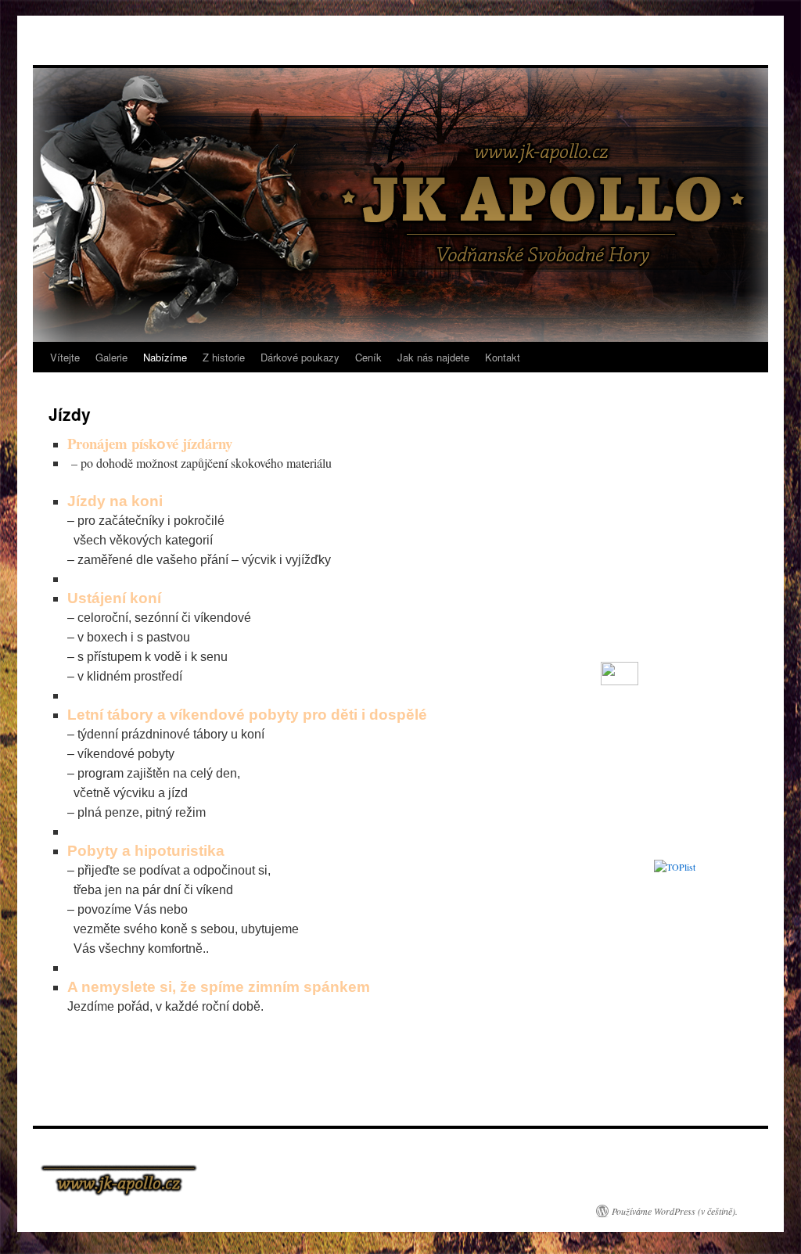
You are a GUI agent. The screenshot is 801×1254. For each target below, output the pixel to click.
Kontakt (502, 357)
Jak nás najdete (433, 357)
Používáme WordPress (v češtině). (675, 1211)
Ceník (368, 357)
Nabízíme (165, 357)
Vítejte (65, 357)
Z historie (224, 357)
